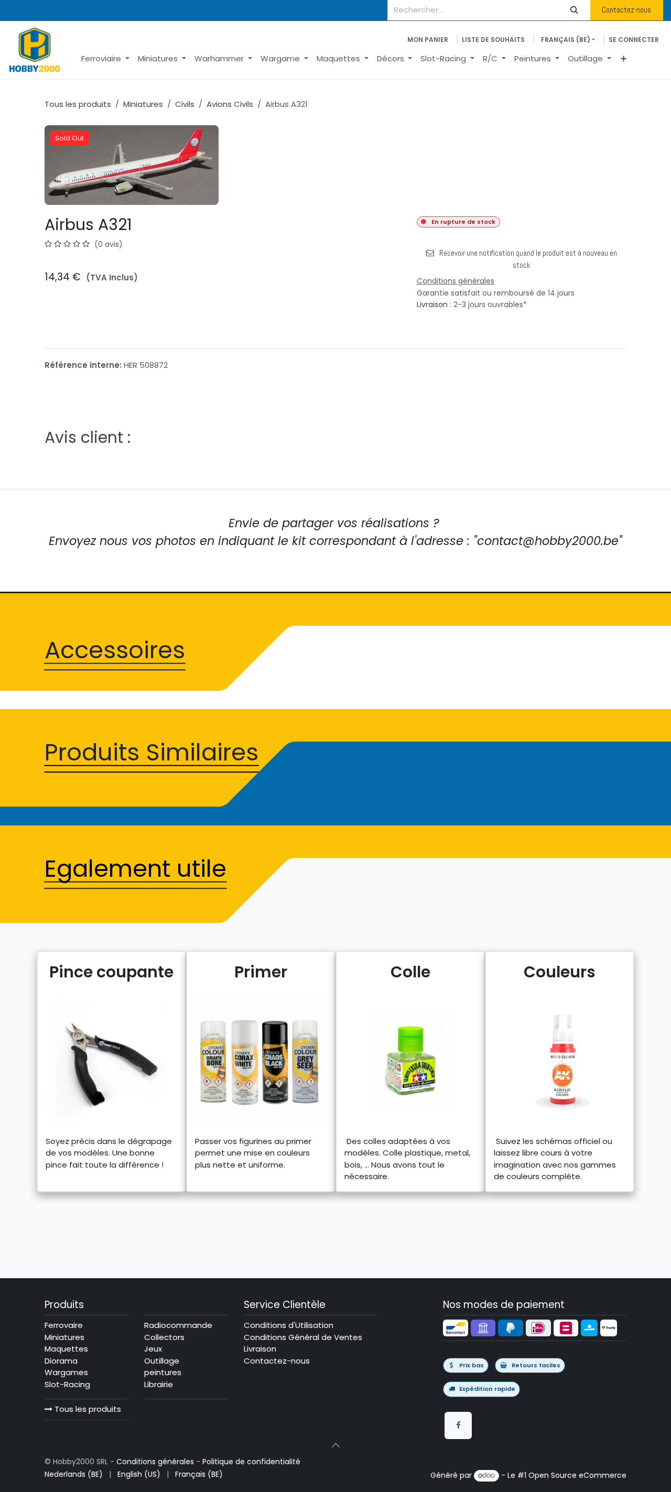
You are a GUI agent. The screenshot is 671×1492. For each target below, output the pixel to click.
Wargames (66, 1372)
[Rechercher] (574, 10)
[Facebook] (458, 1425)
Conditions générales (155, 1461)
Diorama (61, 1360)
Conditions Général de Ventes (303, 1337)
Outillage (161, 1360)
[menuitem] (105, 59)
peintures (162, 1372)
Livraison (432, 304)
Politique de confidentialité (251, 1461)
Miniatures (143, 104)
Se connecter (634, 39)
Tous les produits (86, 1408)
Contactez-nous (626, 10)
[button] (335, 1445)
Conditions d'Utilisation (288, 1325)
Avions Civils (230, 104)
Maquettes (66, 1348)
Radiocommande (178, 1325)
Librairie (158, 1384)
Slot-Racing (67, 1384)
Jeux (153, 1348)
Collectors (164, 1337)
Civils (184, 104)
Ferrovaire (64, 1325)
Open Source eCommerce (577, 1475)
